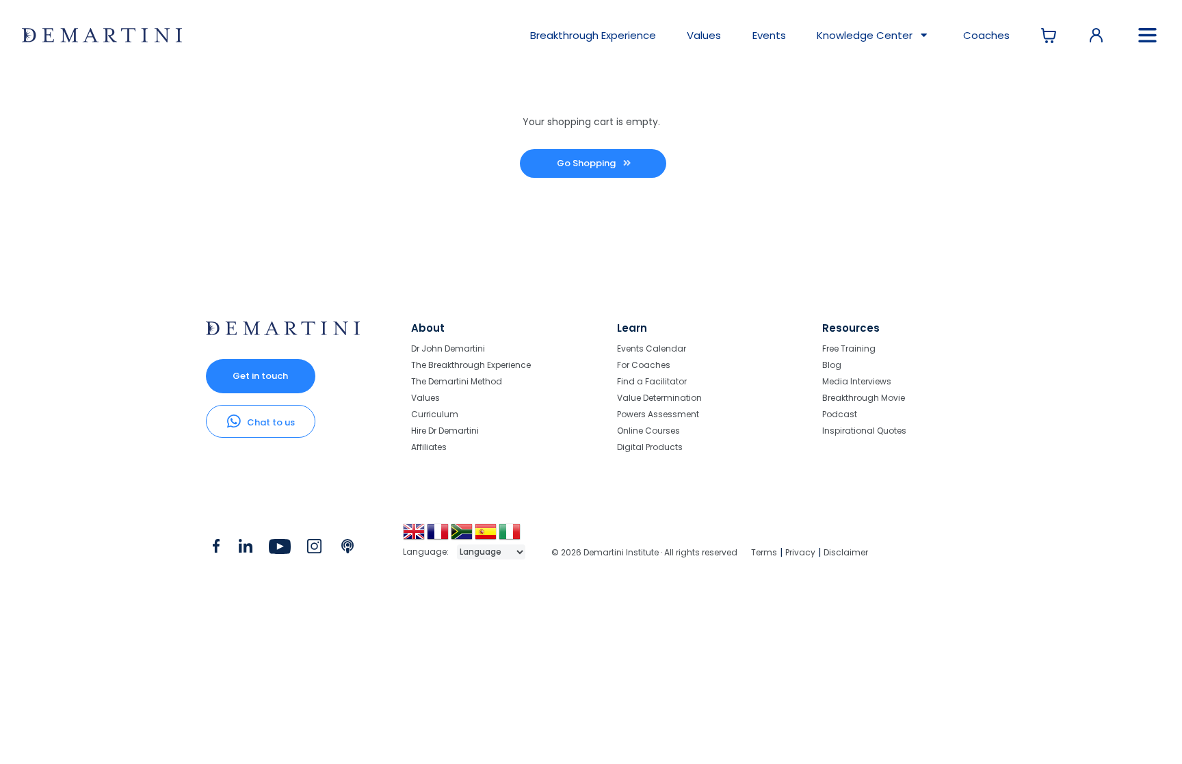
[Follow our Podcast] (348, 549)
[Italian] (511, 537)
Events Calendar (651, 349)
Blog (831, 365)
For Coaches (643, 365)
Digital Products (650, 446)
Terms (764, 552)
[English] (415, 537)
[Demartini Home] (283, 332)
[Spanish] (487, 537)
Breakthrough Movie (863, 398)
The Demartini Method (456, 381)
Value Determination (659, 398)
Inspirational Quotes (864, 430)
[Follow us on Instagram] (314, 549)
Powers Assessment (658, 414)
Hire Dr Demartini (445, 430)
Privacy (800, 552)
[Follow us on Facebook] (216, 549)
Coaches (986, 35)
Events (769, 35)
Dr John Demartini (448, 349)
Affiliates (429, 446)
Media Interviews (856, 381)
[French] (439, 537)
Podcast (839, 414)
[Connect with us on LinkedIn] (245, 549)
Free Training (849, 349)
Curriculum (434, 414)
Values (704, 35)
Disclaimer (846, 552)
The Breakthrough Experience (471, 365)
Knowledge (864, 35)
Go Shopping (587, 163)
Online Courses (648, 430)
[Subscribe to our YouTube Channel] (279, 549)
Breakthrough (593, 35)
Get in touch (260, 375)
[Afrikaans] (463, 537)
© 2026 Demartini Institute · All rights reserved (644, 552)
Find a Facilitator (652, 381)
